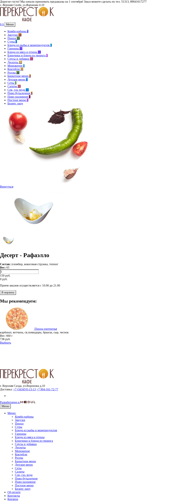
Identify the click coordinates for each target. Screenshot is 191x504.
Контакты (13, 495)
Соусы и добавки (20, 58)
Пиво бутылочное (19, 93)
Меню (10, 24)
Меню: (11, 413)
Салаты (14, 86)
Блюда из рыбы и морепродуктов (29, 45)
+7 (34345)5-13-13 (24, 389)
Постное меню (17, 100)
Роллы (13, 72)
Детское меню (17, 79)
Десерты (14, 62)
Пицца (13, 38)
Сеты (11, 82)
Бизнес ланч (15, 103)
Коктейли (15, 69)
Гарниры (14, 48)
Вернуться (6, 186)
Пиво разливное (18, 96)
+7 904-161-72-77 (47, 389)
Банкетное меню (19, 76)
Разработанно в (10, 402)
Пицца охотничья (46, 328)
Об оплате (14, 492)
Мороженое (16, 65)
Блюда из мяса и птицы (24, 52)
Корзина (12, 499)
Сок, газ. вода (18, 89)
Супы (12, 41)
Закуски (14, 34)
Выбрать (5, 342)
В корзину (8, 292)
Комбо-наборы (17, 31)
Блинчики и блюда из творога (27, 55)
